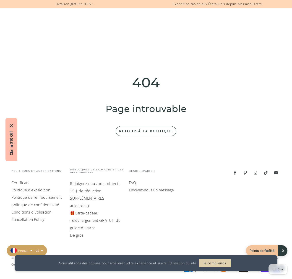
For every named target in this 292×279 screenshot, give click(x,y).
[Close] (11, 126)
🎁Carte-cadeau (84, 213)
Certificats (20, 182)
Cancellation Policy (27, 219)
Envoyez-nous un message (151, 190)
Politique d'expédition (30, 190)
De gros (76, 235)
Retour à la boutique (146, 131)
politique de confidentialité (35, 204)
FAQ (132, 182)
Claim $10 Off (11, 143)
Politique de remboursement (36, 197)
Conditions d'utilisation (31, 212)
